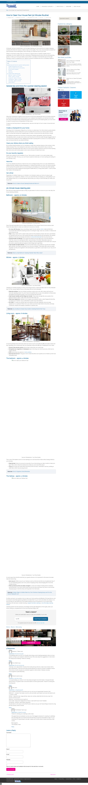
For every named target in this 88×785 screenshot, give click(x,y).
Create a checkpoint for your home (15, 66)
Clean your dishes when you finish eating (16, 67)
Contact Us (79, 778)
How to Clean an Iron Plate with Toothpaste (73, 70)
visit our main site (40, 622)
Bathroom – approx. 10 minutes (15, 75)
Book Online (77, 6)
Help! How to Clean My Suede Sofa (73, 79)
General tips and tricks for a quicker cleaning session (18, 65)
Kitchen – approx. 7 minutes (14, 76)
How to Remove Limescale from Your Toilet (73, 61)
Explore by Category (47, 6)
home (8, 627)
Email (8, 754)
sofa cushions (28, 352)
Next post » (53, 774)
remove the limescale (36, 237)
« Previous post (10, 774)
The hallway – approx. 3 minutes (15, 80)
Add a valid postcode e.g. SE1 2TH (21, 614)
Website (8, 759)
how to (13, 627)
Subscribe (68, 6)
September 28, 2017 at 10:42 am (16, 665)
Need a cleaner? (12, 82)
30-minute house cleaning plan (13, 73)
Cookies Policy (68, 778)
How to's (41, 17)
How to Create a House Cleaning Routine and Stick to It (26, 183)
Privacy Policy (61, 778)
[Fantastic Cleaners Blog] (11, 6)
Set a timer (11, 72)
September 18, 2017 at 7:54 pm (16, 653)
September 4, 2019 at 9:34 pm (16, 690)
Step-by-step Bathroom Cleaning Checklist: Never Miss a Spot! (27, 252)
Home (37, 6)
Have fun (10, 70)
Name (8, 749)
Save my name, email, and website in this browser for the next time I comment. (24, 766)
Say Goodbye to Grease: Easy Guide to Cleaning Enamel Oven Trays (29, 308)
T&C (74, 778)
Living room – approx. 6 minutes (15, 77)
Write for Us (59, 6)
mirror (42, 229)
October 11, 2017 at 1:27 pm (15, 678)
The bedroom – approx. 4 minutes (15, 79)
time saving (19, 627)
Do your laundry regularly (13, 69)
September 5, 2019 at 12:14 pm (18, 712)
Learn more (63, 119)
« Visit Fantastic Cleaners (11, 1)
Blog (7, 10)
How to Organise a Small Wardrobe (21, 471)
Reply (10, 660)
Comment (9, 732)
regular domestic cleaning (34, 603)
